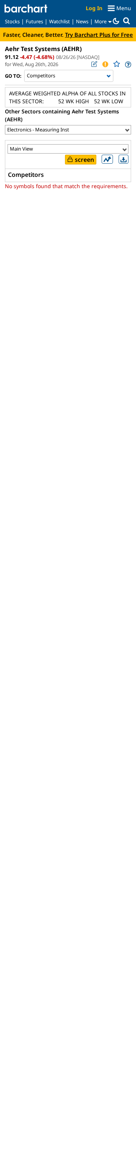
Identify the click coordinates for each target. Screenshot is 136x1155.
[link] (127, 64)
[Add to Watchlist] (116, 64)
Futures (34, 21)
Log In (94, 8)
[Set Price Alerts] (105, 64)
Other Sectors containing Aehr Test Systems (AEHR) (62, 115)
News (82, 21)
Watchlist (59, 21)
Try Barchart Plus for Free (99, 34)
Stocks (12, 21)
